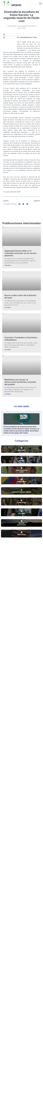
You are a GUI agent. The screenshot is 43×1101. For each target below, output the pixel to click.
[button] (19, 204)
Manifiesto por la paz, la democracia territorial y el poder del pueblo (20, 382)
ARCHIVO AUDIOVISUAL (21, 524)
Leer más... (8, 265)
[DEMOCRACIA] (21, 479)
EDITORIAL (21, 450)
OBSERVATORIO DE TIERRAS (21, 492)
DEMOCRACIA (21, 481)
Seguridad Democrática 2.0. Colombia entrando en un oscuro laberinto (20, 253)
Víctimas (32, 26)
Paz (27, 26)
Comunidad (21, 26)
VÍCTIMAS (21, 513)
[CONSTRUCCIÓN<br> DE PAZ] (21, 468)
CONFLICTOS (21, 502)
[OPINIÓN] (21, 458)
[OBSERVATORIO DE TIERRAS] (21, 490)
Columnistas (11, 26)
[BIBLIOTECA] (21, 532)
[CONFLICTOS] (21, 500)
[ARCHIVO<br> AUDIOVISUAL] (21, 521)
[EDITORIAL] (21, 448)
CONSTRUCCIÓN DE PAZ (21, 471)
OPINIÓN (21, 460)
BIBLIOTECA (21, 534)
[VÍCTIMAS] (21, 511)
